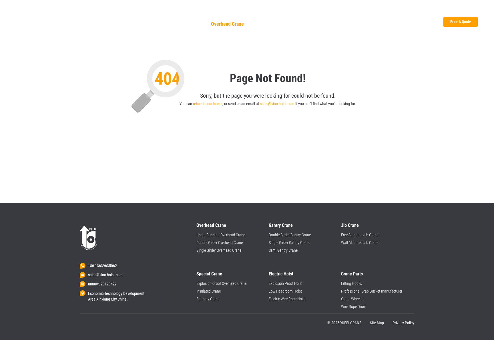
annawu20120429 (102, 284)
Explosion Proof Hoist (285, 283)
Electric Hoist (330, 24)
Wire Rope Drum (353, 306)
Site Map (377, 323)
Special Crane (367, 24)
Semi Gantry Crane (283, 250)
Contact (408, 11)
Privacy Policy (403, 323)
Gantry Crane (265, 24)
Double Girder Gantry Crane (290, 235)
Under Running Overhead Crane (220, 235)
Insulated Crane (208, 291)
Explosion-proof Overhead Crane (221, 283)
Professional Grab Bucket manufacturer (371, 291)
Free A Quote (460, 21)
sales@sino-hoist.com (277, 103)
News (389, 11)
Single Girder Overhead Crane (218, 250)
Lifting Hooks (351, 283)
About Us (370, 11)
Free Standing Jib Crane (359, 235)
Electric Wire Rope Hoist (287, 299)
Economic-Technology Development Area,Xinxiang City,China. (116, 293)
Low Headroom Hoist (285, 291)
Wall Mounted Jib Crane (359, 242)
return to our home (207, 103)
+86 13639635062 (102, 265)
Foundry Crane (207, 299)
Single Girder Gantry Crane (289, 242)
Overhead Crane (227, 24)
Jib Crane (298, 24)
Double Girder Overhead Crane (219, 242)
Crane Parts (402, 24)
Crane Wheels (351, 299)
